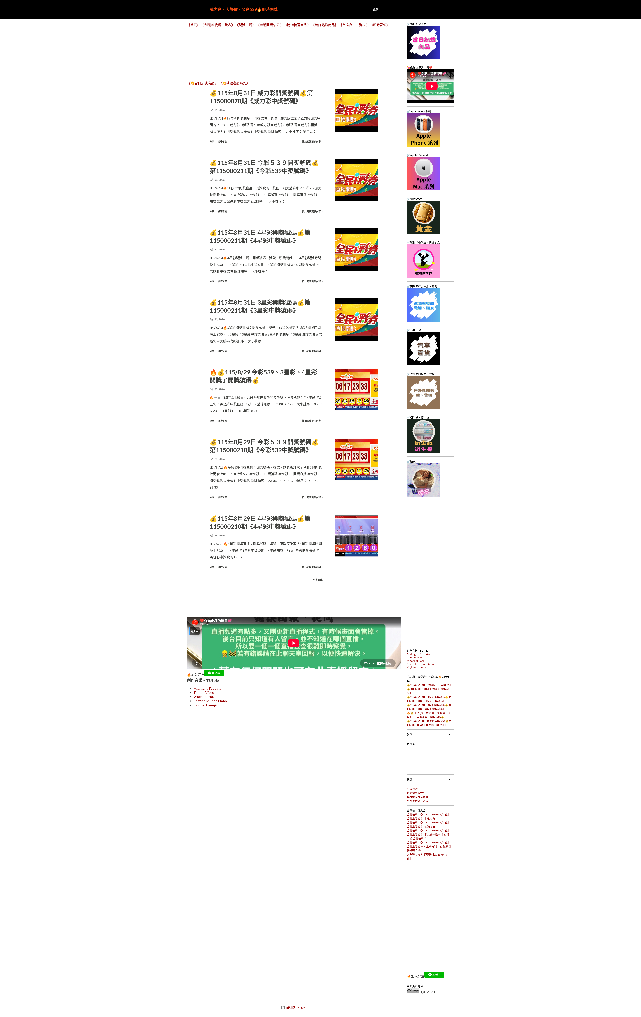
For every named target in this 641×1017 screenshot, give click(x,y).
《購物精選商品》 (297, 25)
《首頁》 (193, 25)
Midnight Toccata (207, 688)
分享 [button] (212, 141)
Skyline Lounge (206, 705)
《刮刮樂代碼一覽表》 (218, 25)
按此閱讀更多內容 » (312, 141)
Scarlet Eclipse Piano (210, 701)
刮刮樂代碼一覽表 (417, 801)
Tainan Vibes (204, 692)
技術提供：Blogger (295, 1007)
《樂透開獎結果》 (269, 25)
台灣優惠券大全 (416, 793)
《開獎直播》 (245, 25)
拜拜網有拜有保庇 (417, 797)
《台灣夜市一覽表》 (354, 25)
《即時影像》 (380, 25)
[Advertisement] (287, 54)
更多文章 (318, 579)
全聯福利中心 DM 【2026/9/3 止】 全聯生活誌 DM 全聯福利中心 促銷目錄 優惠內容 (429, 846)
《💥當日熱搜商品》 (202, 83)
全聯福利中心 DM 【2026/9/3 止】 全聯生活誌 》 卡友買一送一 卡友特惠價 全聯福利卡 (428, 834)
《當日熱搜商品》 (324, 25)
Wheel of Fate (204, 697)
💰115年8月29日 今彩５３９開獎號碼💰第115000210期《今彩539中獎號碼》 (429, 689)
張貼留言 (222, 141)
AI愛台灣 (412, 789)
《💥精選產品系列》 (234, 83)
